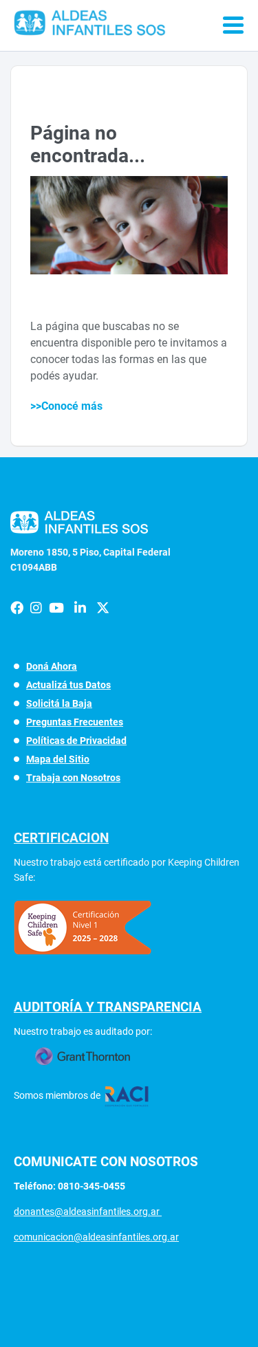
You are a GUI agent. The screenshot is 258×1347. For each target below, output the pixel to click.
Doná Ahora (51, 666)
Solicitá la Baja (59, 703)
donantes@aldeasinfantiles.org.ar (88, 1211)
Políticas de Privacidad (76, 740)
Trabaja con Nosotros (73, 777)
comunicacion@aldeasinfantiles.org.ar (96, 1236)
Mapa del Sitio (57, 759)
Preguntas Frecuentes (74, 721)
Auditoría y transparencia (108, 1007)
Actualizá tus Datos (68, 684)
